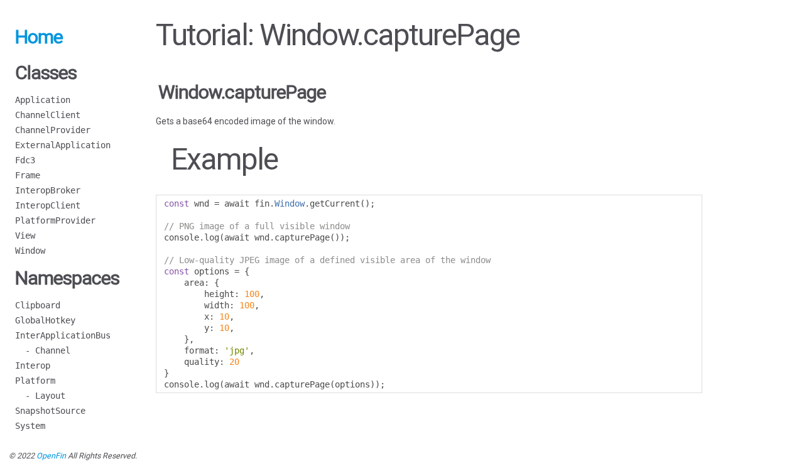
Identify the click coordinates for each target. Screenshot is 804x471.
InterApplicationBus (63, 335)
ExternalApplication (63, 145)
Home (39, 37)
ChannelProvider (52, 130)
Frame (27, 175)
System (30, 426)
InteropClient (47, 205)
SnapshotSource (50, 411)
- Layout (40, 396)
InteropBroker (47, 190)
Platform (35, 381)
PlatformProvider (55, 220)
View (25, 235)
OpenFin (51, 455)
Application (42, 100)
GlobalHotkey (45, 320)
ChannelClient (47, 115)
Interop (32, 365)
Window (30, 251)
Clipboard (37, 305)
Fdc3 (25, 160)
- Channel (42, 350)
